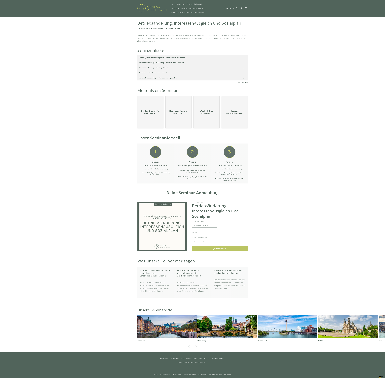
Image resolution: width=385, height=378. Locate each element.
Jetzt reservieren (219, 249)
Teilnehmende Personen (199, 237)
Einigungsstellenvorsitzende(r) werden (192, 362)
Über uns (207, 359)
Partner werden (218, 359)
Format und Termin (198, 221)
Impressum (164, 359)
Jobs (200, 359)
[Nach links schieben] (189, 346)
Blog (195, 359)
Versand (204, 374)
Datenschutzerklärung (189, 374)
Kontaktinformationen (215, 374)
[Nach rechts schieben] (196, 346)
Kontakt (188, 359)
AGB (182, 359)
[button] (187, 4)
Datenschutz (174, 359)
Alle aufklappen (243, 82)
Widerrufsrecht (176, 374)
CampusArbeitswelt (164, 374)
